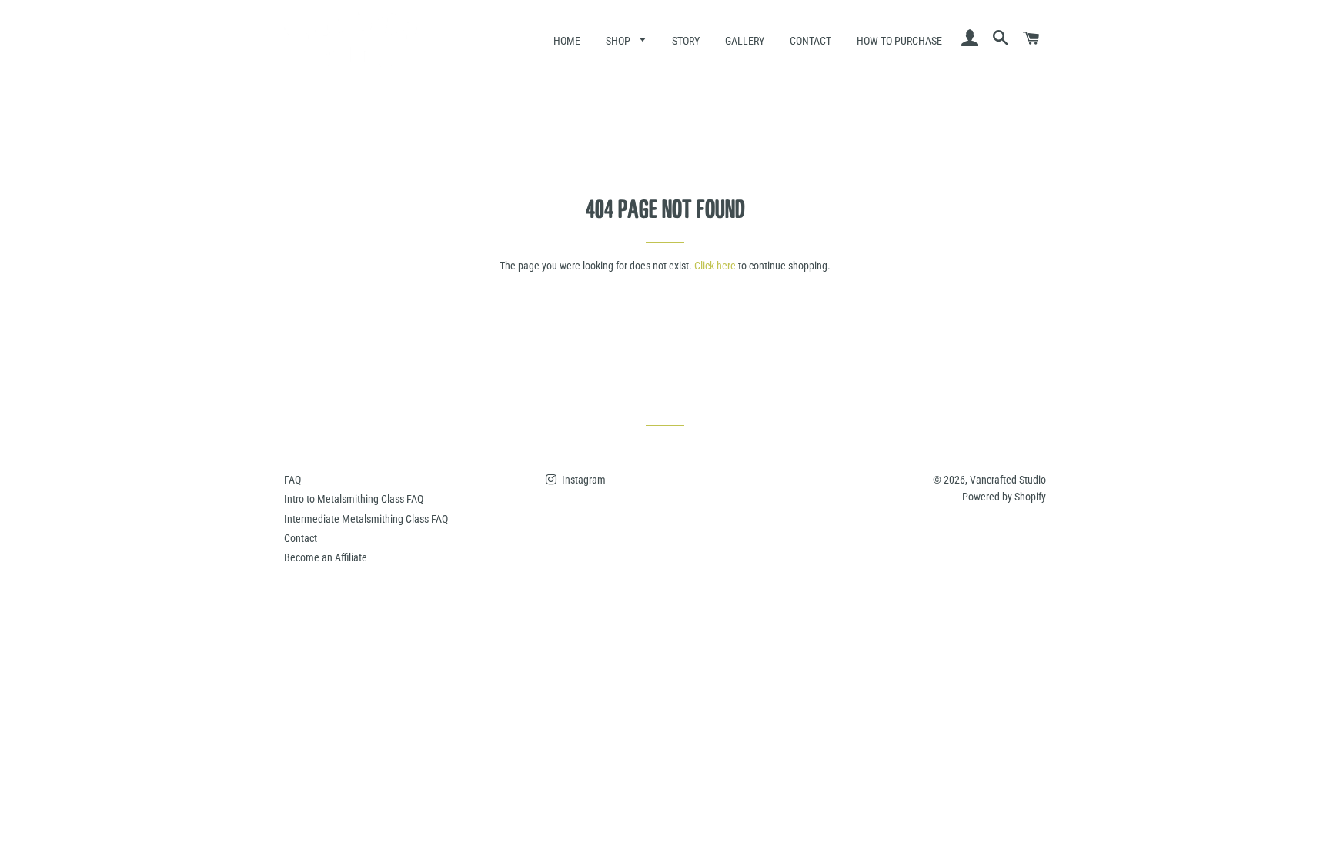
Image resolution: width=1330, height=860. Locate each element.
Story (686, 41)
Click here (715, 265)
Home (566, 41)
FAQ (292, 480)
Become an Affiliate (325, 557)
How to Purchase (899, 41)
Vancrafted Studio (1008, 480)
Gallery (744, 41)
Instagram (583, 480)
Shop (619, 41)
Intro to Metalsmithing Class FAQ (353, 499)
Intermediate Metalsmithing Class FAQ (366, 519)
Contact (810, 41)
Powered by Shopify (1004, 496)
